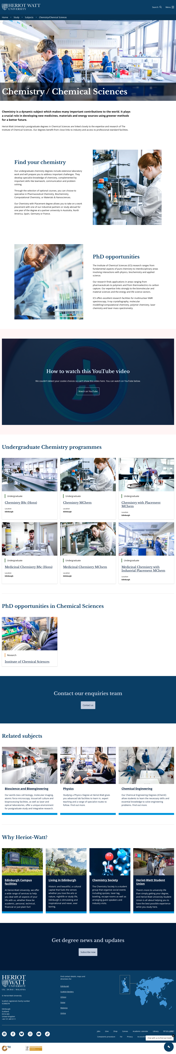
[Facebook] (13, 1034)
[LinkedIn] (4, 1034)
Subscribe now (88, 952)
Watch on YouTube (88, 391)
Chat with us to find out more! (160, 1038)
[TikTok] (47, 1034)
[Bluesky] (21, 1034)
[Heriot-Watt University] (21, 7)
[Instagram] (30, 1034)
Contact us (88, 705)
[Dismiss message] (173, 1035)
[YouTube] (38, 1034)
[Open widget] (169, 1047)
